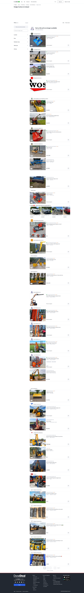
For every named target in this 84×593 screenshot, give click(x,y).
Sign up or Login (67, 1)
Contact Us (45, 582)
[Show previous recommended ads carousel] (67, 205)
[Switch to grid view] (63, 23)
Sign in (19, 584)
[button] (34, 2)
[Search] (15, 30)
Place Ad (60, 1)
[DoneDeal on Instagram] (23, 582)
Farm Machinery (32, 4)
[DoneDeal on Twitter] (17, 582)
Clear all (26, 22)
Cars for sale (35, 576)
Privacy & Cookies (19, 591)
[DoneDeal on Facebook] (15, 582)
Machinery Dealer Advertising (57, 584)
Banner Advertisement (56, 582)
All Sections (23, 4)
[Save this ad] (68, 45)
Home (19, 4)
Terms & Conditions (25, 591)
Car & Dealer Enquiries (56, 581)
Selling (44, 579)
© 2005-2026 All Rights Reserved (65, 591)
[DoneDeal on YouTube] (19, 582)
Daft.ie (34, 588)
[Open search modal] (55, 1)
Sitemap (34, 583)
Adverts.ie (34, 589)
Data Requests (45, 583)
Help (44, 576)
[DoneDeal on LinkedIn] (21, 582)
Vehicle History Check (36, 582)
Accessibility (45, 586)
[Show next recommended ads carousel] (69, 205)
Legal (14, 591)
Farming (27, 4)
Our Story (54, 576)
